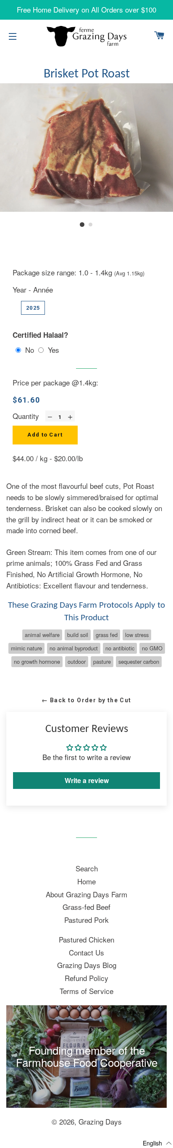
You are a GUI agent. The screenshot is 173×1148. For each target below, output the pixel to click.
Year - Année (33, 289)
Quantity (26, 416)
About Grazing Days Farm (86, 894)
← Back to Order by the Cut (86, 700)
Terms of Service (86, 991)
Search (87, 868)
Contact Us (86, 952)
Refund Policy (86, 978)
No (29, 349)
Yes (53, 349)
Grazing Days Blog (86, 965)
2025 (33, 308)
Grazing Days (100, 1121)
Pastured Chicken (86, 939)
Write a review (87, 780)
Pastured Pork (86, 919)
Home (86, 881)
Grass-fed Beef (86, 906)
